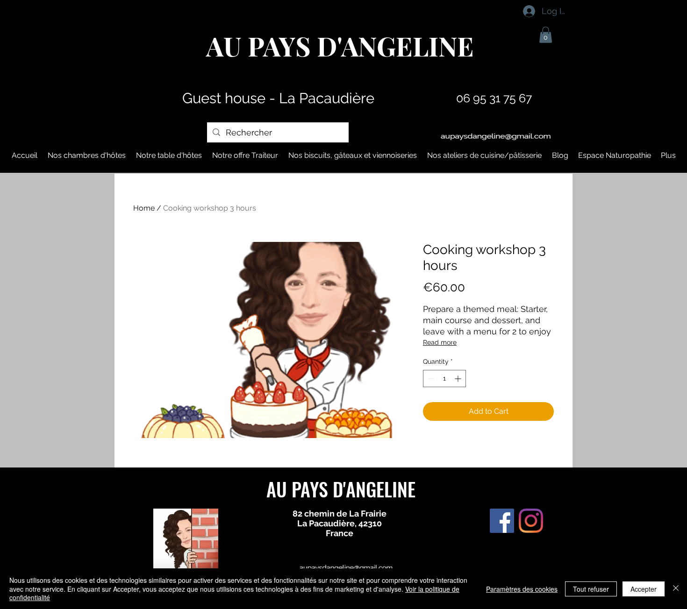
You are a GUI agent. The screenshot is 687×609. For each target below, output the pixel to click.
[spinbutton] (444, 378)
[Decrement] (430, 378)
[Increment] (459, 378)
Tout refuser (591, 589)
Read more (440, 342)
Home (144, 208)
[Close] (675, 589)
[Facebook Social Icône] (502, 521)
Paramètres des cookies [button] (522, 589)
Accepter (643, 589)
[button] (545, 35)
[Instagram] (531, 521)
